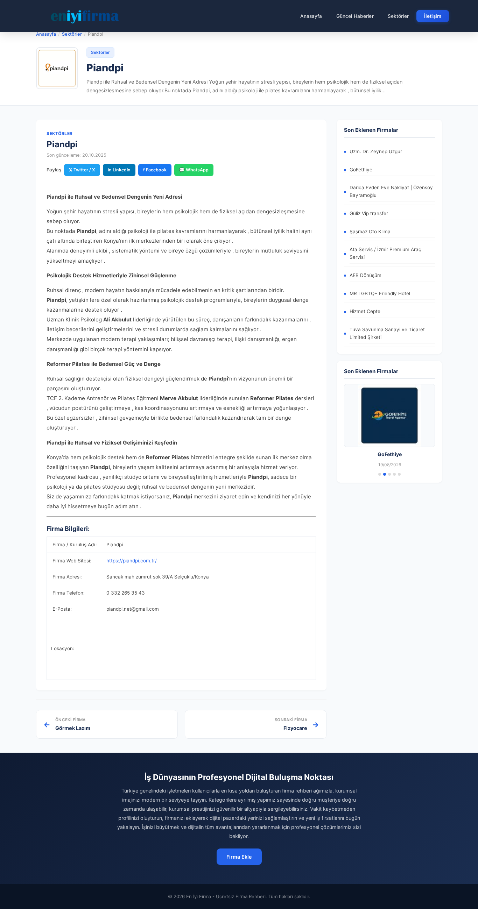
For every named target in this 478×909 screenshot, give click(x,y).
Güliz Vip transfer (369, 213)
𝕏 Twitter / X (82, 169)
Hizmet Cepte (365, 311)
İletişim (432, 16)
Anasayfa (311, 16)
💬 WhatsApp (194, 169)
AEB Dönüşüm (365, 275)
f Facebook (155, 169)
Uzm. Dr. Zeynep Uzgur (376, 151)
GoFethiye (361, 169)
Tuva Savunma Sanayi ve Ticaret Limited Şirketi (387, 333)
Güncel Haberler (355, 16)
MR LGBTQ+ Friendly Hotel (380, 293)
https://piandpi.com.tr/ (131, 560)
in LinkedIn (119, 169)
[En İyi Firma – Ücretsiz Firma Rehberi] (84, 16)
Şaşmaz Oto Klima (370, 231)
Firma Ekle (239, 857)
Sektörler (398, 16)
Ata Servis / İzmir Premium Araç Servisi (385, 253)
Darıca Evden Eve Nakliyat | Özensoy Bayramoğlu (391, 191)
